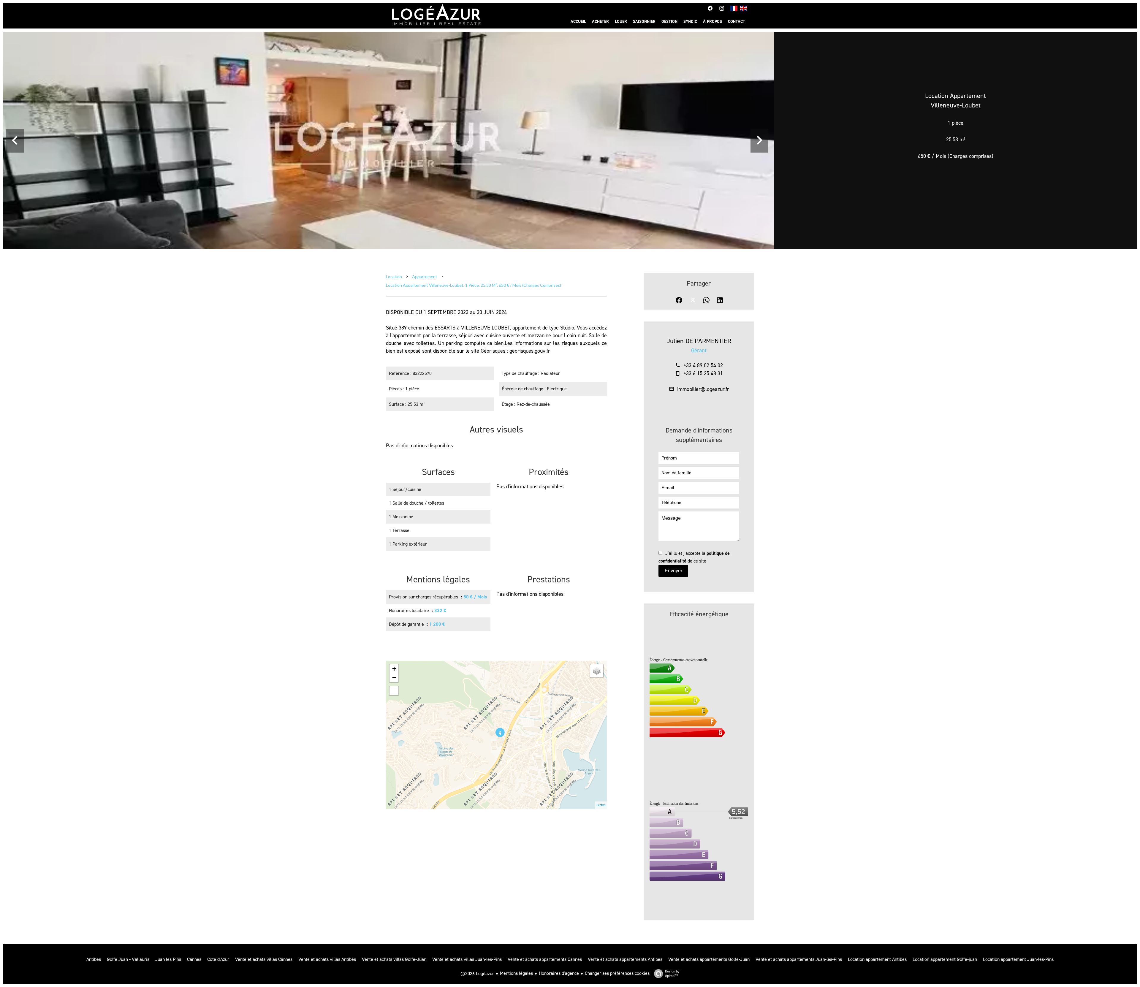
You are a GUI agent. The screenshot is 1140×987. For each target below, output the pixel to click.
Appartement (424, 276)
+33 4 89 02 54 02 (703, 365)
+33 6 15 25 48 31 (703, 373)
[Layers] (596, 670)
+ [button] (394, 668)
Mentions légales (516, 973)
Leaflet (600, 805)
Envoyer (673, 570)
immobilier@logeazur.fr (703, 389)
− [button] (394, 677)
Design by (672, 973)
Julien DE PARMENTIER (699, 341)
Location (394, 276)
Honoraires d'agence (559, 973)
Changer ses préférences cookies (617, 973)
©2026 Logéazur (477, 973)
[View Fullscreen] (394, 690)
